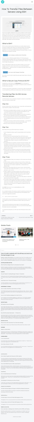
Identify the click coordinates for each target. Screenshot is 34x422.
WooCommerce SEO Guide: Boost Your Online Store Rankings (12, 322)
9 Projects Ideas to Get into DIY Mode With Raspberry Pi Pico (12, 397)
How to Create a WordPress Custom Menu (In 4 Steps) (11, 288)
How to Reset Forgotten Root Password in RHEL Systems (11, 356)
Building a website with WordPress (7, 257)
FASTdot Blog (4, 302)
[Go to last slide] (2, 236)
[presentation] (8, 232)
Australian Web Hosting (6, 262)
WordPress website (11, 260)
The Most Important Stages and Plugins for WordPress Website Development (15, 388)
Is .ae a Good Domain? (5, 338)
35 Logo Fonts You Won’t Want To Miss (26, 216)
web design (29, 260)
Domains (3, 327)
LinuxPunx (3, 371)
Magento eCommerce (6, 386)
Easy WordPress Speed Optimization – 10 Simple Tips (11, 312)
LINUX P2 (3, 271)
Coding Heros (4, 336)
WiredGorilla (4, 395)
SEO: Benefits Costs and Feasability (7, 304)
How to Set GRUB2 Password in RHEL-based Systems (11, 363)
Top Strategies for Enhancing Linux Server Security (10, 380)
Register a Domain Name (5, 329)
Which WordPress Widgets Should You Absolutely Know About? (12, 264)
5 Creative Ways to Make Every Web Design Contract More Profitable (7, 217)
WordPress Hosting (4, 320)
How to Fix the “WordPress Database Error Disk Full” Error (11, 295)
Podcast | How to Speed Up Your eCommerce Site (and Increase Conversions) (8, 240)
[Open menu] (32, 2)
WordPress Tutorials (6, 286)
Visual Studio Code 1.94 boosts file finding (8, 280)
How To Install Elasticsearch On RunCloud (8, 373)
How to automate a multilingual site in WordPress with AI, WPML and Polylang (15, 408)
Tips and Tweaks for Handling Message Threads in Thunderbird (12, 273)
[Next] (31, 236)
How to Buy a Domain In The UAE (7, 344)
